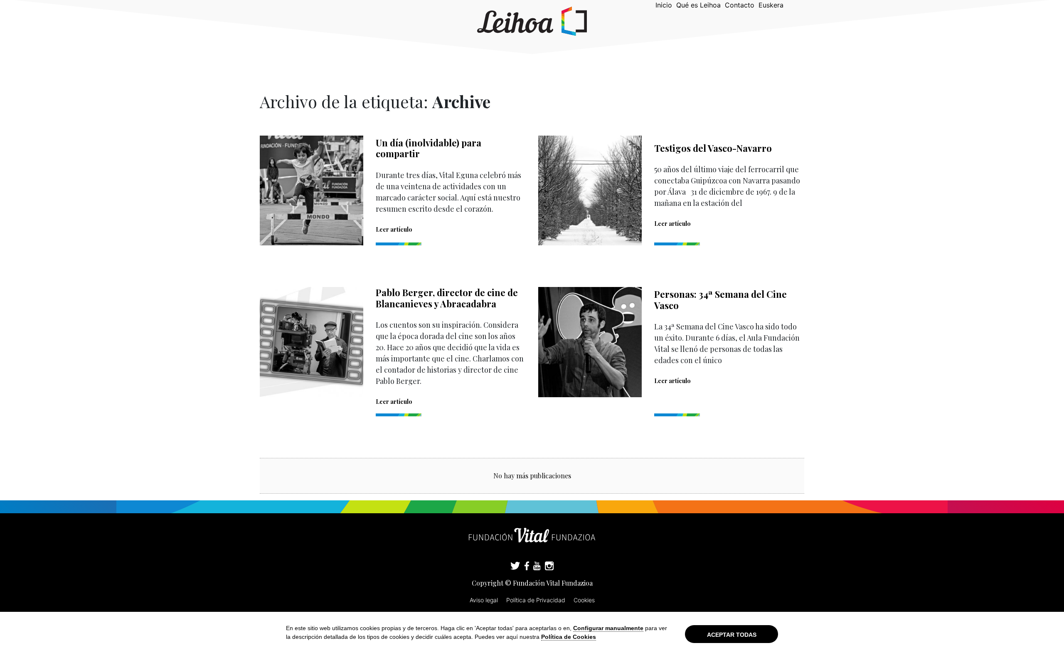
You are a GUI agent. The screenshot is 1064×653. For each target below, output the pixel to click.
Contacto (739, 5)
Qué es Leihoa (698, 5)
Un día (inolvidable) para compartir (428, 148)
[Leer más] (311, 190)
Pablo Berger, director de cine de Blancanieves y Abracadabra (447, 297)
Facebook (527, 566)
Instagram (549, 566)
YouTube (537, 566)
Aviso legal (484, 600)
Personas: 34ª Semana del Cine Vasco (720, 299)
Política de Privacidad (535, 600)
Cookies (584, 600)
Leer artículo (394, 229)
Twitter (515, 566)
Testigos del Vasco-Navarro (713, 148)
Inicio (663, 5)
